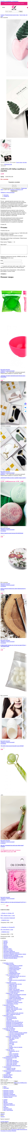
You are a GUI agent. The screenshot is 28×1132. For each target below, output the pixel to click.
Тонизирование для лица (12, 1001)
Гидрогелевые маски (14, 969)
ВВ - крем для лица (14, 1038)
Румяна (11, 1048)
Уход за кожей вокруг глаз (12, 974)
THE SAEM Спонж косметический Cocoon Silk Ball (12, 745)
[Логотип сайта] (14, 10)
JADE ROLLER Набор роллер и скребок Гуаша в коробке (13, 477)
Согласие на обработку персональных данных (14, 954)
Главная (3, 14)
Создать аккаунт (5, 1121)
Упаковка (8, 1072)
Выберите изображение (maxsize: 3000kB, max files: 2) (14, 256)
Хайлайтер (12, 1039)
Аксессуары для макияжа (12, 1061)
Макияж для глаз (10, 1030)
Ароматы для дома (10, 1068)
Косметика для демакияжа (12, 1056)
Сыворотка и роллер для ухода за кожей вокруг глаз (17, 976)
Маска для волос (10, 1011)
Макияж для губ (10, 1049)
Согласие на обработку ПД (16, 189)
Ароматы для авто (10, 1069)
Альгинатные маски (14, 966)
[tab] (5, 195)
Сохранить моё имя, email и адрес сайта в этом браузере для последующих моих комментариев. (13, 266)
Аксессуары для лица (21, 162)
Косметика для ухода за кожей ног (14, 1022)
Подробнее (6, 1130)
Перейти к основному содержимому (9, 1)
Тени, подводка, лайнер (15, 1035)
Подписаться (14, 191)
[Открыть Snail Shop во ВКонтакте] (25, 407)
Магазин (5, 942)
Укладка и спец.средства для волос (14, 1013)
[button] (3, 843)
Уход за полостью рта (11, 1018)
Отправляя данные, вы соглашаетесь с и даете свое (14, 189)
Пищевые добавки (7, 1074)
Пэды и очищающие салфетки (16, 990)
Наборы (8, 1073)
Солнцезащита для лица (12, 1003)
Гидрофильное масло (14, 991)
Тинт (10, 1052)
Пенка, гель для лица (14, 989)
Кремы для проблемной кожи (16, 998)
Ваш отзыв (4, 244)
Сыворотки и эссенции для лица (14, 1002)
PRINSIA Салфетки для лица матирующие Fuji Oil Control (14, 902)
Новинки (5, 946)
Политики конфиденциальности (19, 1129)
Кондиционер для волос (12, 1007)
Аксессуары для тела (11, 1064)
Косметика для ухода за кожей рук (14, 1024)
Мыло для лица (13, 985)
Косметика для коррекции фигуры (14, 1026)
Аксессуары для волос (11, 1063)
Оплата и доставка (8, 950)
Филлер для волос (10, 1006)
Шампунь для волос (11, 1010)
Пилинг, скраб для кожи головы (14, 1009)
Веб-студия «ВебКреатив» (20, 1082)
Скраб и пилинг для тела (12, 1020)
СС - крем (11, 1044)
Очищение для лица (11, 982)
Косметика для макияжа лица (13, 1036)
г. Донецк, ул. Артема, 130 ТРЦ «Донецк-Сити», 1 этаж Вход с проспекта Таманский (8, 915)
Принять (14, 1130)
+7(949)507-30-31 (5, 920)
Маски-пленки (12, 970)
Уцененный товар (7, 1077)
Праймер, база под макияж (15, 1047)
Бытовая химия (7, 1076)
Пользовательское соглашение (10, 955)
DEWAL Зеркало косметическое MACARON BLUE (12, 533)
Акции (5, 944)
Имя (2, 260)
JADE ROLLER (8, 164)
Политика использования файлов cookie (13, 956)
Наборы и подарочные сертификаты (12, 1070)
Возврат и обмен (7, 948)
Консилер (11, 1043)
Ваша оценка (4, 242)
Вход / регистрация (8, 1110)
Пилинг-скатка (13, 988)
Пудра (10, 1045)
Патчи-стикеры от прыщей (15, 965)
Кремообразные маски (14, 973)
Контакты (5, 947)
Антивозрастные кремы (15, 997)
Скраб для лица (13, 986)
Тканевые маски (13, 972)
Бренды (5, 943)
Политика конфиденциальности (11, 952)
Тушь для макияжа (13, 1031)
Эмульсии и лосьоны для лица (13, 999)
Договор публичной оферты (10, 958)
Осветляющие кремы (14, 995)
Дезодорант (9, 1019)
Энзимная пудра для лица (15, 984)
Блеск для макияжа (13, 1053)
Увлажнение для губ (14, 1051)
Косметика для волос (8, 1005)
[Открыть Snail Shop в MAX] (25, 403)
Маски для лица (10, 964)
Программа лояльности (9, 951)
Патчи (10, 978)
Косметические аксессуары (12, 14)
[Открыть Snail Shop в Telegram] (25, 411)
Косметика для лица (8, 963)
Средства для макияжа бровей (16, 1034)
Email (2, 263)
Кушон (11, 1040)
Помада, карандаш (13, 1055)
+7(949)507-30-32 (5, 931)
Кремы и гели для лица (12, 993)
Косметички (9, 1059)
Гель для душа (9, 1027)
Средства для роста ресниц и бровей (18, 1032)
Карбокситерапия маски (15, 968)
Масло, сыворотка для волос (13, 1014)
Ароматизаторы (7, 1066)
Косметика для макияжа (9, 1028)
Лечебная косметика (11, 1016)
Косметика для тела (8, 1015)
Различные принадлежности (13, 1065)
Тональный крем (13, 1041)
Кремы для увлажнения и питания (17, 994)
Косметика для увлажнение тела (14, 1023)
